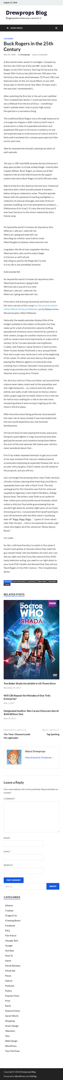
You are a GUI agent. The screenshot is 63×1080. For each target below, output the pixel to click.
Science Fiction (12, 1010)
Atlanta (9, 905)
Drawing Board (12, 920)
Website (8, 865)
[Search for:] (31, 886)
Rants (8, 1005)
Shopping (10, 1020)
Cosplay (9, 910)
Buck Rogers (19, 581)
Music (8, 975)
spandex (52, 581)
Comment (10, 799)
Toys (7, 1035)
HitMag (32, 1076)
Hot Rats (9, 950)
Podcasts (9, 985)
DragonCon (11, 915)
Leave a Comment (39, 54)
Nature (8, 980)
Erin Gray (42, 581)
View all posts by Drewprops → (39, 757)
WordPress (11, 1045)
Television (8, 39)
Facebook (10, 925)
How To (9, 955)
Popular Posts (12, 995)
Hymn (8, 960)
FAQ (7, 930)
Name (7, 838)
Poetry (8, 990)
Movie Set (10, 970)
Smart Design (12, 1025)
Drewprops (25, 54)
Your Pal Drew (12, 1050)
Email (8, 851)
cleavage (31, 581)
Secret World (11, 1015)
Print (7, 1000)
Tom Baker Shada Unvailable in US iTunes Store (30, 683)
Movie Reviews (12, 965)
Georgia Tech (11, 940)
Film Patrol (10, 935)
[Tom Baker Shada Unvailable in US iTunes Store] (31, 680)
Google (8, 945)
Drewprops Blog (26, 12)
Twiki (7, 584)
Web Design (11, 1040)
